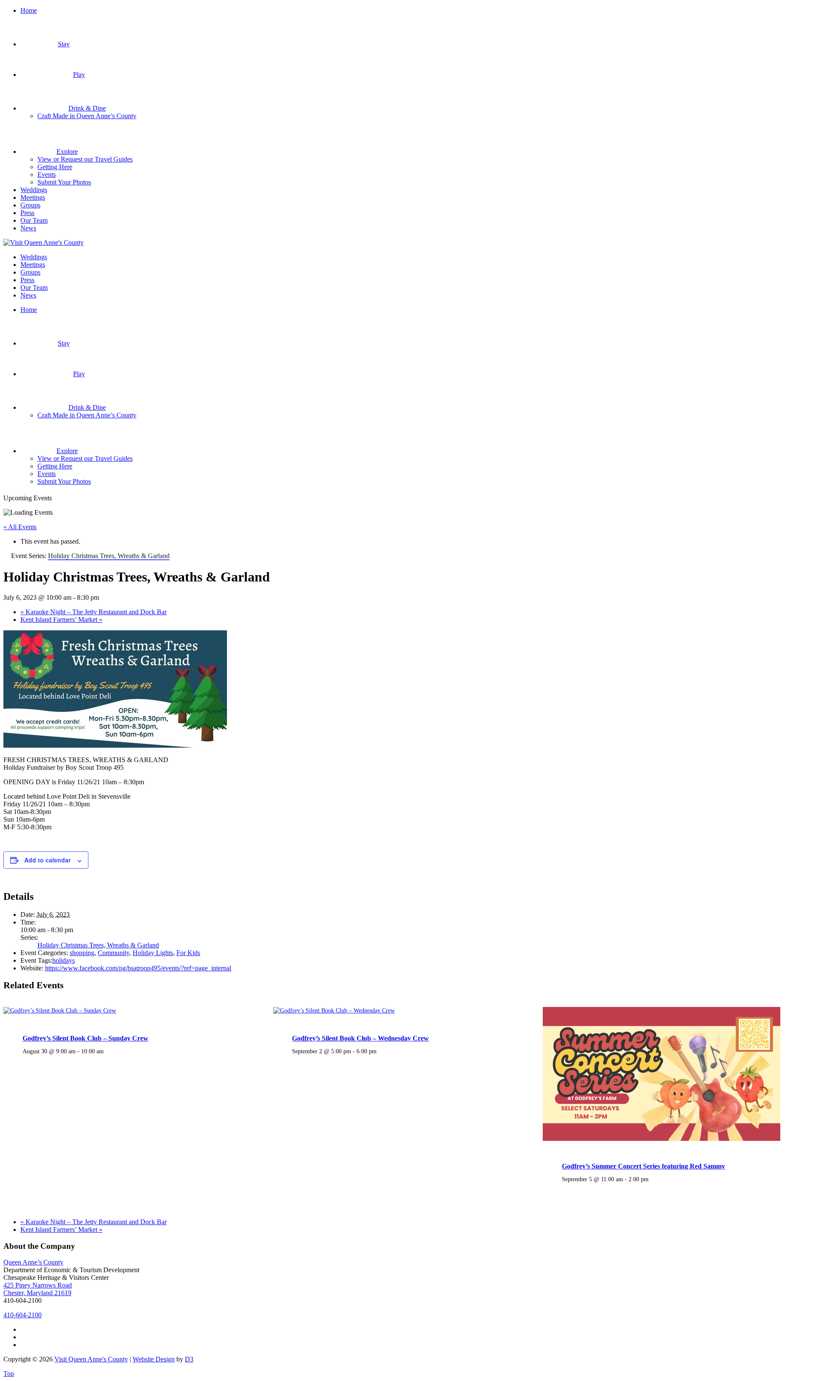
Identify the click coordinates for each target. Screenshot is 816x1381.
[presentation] (59, 1010)
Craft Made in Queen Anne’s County (86, 115)
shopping (82, 952)
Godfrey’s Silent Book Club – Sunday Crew (85, 1038)
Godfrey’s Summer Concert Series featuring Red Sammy (643, 1166)
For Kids (188, 952)
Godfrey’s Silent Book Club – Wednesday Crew (360, 1038)
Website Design (154, 1359)
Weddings (33, 189)
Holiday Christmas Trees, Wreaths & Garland (98, 945)
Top (8, 1373)
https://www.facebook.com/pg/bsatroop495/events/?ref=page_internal (138, 968)
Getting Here (54, 166)
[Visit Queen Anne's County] (43, 242)
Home (28, 10)
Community (113, 952)
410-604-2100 (22, 1315)
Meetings (32, 197)
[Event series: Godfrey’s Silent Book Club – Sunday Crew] (108, 1051)
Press (27, 212)
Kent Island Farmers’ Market (61, 619)
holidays (63, 960)
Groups (30, 205)
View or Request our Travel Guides (85, 159)
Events (46, 174)
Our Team (34, 220)
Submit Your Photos (64, 182)
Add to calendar (47, 860)
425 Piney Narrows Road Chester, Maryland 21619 (37, 1289)
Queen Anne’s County (33, 1262)
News (28, 228)
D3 (189, 1359)
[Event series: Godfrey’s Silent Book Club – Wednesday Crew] (381, 1051)
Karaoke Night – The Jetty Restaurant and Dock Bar (93, 611)
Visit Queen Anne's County (91, 1359)
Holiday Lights (153, 952)
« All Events (20, 526)
